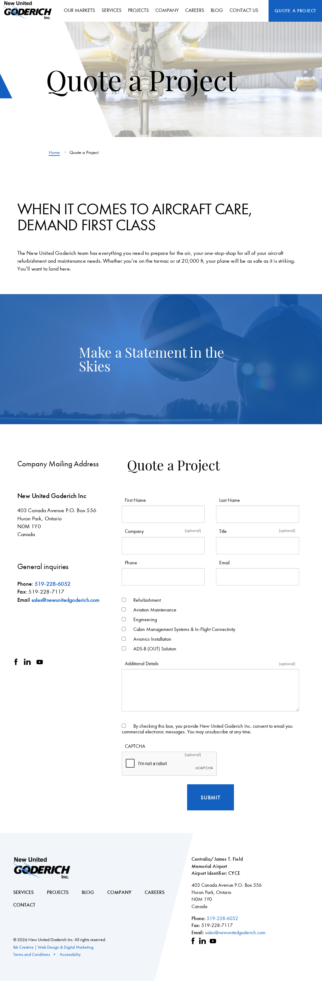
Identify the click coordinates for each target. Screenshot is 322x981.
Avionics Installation (152, 639)
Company (119, 892)
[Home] (30, 10)
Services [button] (111, 10)
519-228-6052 (52, 584)
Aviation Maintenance (154, 610)
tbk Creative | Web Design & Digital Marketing (53, 947)
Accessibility (70, 954)
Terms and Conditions (31, 954)
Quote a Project (295, 11)
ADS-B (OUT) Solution (154, 649)
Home (54, 152)
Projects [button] (138, 10)
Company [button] (167, 10)
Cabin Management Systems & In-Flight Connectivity (184, 629)
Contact (24, 905)
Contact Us (244, 10)
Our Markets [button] (79, 10)
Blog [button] (217, 10)
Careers (194, 10)
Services (23, 892)
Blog (88, 892)
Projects (58, 892)
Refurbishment (147, 600)
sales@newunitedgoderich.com (65, 600)
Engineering (145, 619)
